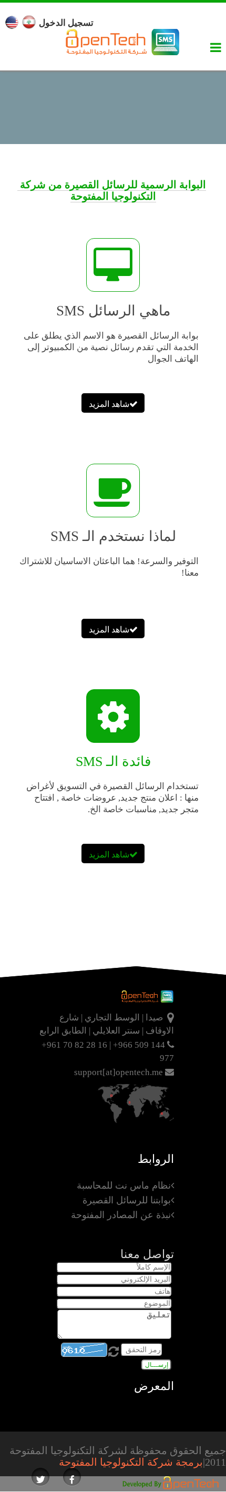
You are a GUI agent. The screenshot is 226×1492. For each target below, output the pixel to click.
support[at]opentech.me (119, 1072)
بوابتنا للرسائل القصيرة (127, 1200)
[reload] (115, 1350)
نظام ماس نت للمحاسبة (124, 1185)
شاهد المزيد (109, 404)
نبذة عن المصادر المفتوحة (121, 1215)
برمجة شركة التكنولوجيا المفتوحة (131, 1462)
